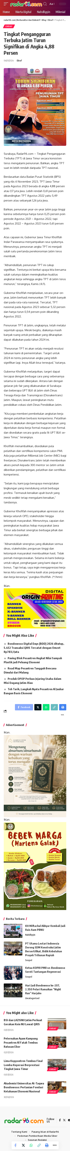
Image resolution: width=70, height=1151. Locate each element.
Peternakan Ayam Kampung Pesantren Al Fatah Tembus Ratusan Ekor (21, 1042)
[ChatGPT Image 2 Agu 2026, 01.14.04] (35, 776)
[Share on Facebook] (15, 1145)
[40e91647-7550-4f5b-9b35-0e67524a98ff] (35, 866)
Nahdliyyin (30, 934)
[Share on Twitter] (23, 1145)
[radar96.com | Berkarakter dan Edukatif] (26, 4)
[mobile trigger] (7, 4)
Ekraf (9, 26)
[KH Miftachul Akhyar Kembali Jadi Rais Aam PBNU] (13, 931)
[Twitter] (64, 1120)
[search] (45, 4)
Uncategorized (32, 998)
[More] (55, 1145)
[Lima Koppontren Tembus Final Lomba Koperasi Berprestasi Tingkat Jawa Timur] (57, 1064)
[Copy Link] (39, 1145)
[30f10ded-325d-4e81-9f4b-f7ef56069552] (35, 608)
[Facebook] (60, 1120)
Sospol (28, 960)
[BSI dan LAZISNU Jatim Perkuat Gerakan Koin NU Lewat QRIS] (57, 1023)
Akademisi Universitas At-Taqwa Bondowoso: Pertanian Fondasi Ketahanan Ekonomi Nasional (24, 1087)
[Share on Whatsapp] (31, 1145)
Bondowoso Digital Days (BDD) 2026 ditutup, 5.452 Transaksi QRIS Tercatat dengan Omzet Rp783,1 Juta (34, 647)
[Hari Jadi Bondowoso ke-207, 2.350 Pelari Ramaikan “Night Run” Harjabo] (13, 990)
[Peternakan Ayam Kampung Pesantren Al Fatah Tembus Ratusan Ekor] (57, 1042)
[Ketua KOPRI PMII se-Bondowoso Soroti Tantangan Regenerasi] (13, 973)
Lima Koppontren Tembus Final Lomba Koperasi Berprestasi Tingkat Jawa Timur (23, 1065)
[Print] (47, 1145)
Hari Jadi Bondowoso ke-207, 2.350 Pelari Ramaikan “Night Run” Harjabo (43, 989)
